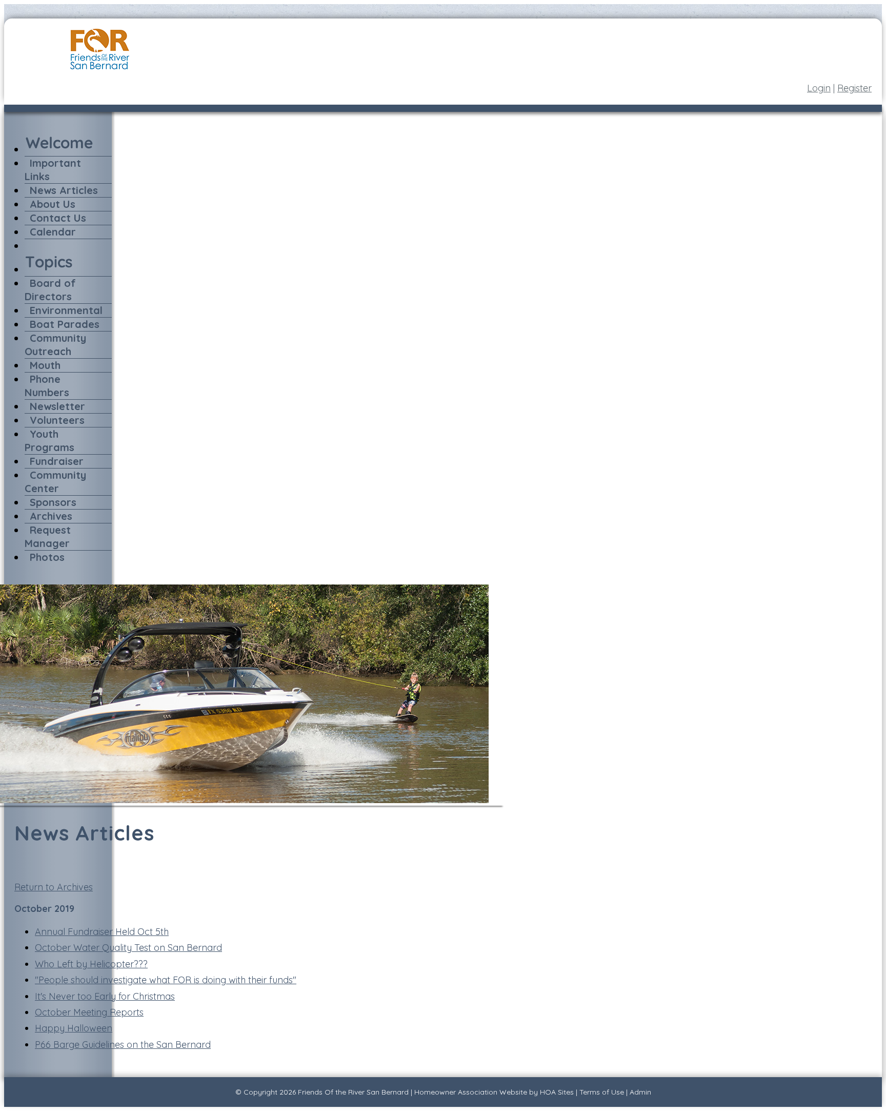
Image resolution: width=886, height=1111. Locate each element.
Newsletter (57, 406)
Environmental (66, 310)
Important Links (53, 170)
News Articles (64, 190)
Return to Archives (53, 887)
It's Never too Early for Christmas (105, 996)
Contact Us (58, 217)
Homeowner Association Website (470, 1092)
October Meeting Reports (89, 1012)
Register (854, 88)
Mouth (45, 365)
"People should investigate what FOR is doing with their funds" (165, 980)
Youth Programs (49, 440)
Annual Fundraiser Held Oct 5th (102, 932)
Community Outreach (55, 345)
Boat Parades (64, 324)
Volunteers (57, 420)
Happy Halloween (73, 1028)
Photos (47, 557)
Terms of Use (601, 1092)
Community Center (55, 482)
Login (819, 88)
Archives (51, 516)
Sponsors (53, 502)
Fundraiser (57, 461)
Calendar (53, 231)
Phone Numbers (47, 386)
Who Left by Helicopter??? (91, 964)
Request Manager (48, 536)
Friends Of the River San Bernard (353, 1092)
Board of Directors (50, 290)
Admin (640, 1092)
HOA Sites (557, 1092)
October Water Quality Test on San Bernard (128, 947)
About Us (52, 204)
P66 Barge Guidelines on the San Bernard (123, 1044)
